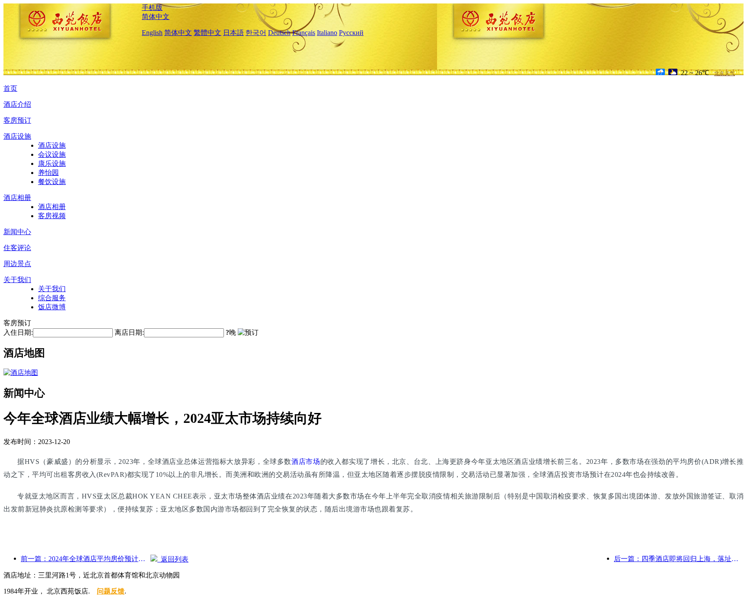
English (152, 32)
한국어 (256, 32)
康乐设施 (52, 163)
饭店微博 (52, 307)
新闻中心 (17, 231)
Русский (351, 32)
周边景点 (17, 263)
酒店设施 (17, 136)
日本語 (233, 32)
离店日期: (129, 332)
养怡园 (48, 172)
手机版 (152, 7)
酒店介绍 (17, 104)
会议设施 (52, 154)
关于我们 (17, 279)
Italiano (327, 32)
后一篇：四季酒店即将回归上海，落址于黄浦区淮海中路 (679, 558)
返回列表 (172, 559)
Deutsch (279, 32)
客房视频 (52, 215)
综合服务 (52, 298)
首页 (10, 88)
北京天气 (724, 73)
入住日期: (18, 332)
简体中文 (155, 16)
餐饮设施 (52, 181)
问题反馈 (110, 591)
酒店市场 (305, 461)
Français (303, 32)
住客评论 (17, 247)
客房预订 (17, 120)
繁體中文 (207, 32)
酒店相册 (17, 197)
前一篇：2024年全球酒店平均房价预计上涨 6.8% (85, 558)
